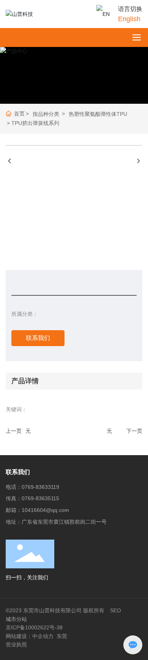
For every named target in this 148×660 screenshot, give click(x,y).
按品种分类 (46, 114)
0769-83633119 (40, 487)
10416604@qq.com (45, 510)
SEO (115, 610)
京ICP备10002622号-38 (34, 627)
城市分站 (16, 619)
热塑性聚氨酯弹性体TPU (98, 114)
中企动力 (43, 636)
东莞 (62, 636)
